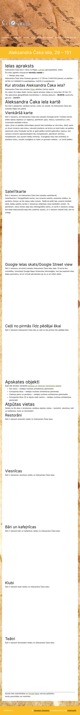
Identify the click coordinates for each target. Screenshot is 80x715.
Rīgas (32, 89)
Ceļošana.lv (8, 710)
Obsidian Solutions (41, 710)
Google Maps (33, 694)
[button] (40, 5)
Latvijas (41, 70)
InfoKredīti (71, 710)
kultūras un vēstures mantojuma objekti (44, 386)
